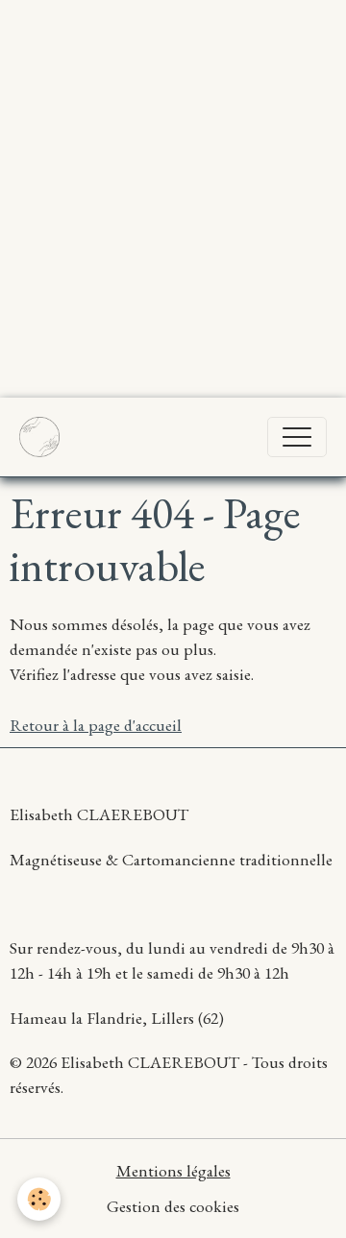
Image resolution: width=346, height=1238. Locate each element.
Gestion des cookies (173, 1206)
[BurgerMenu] (297, 437)
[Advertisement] (173, 173)
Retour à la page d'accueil (96, 725)
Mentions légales (173, 1170)
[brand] (44, 437)
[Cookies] (39, 1199)
